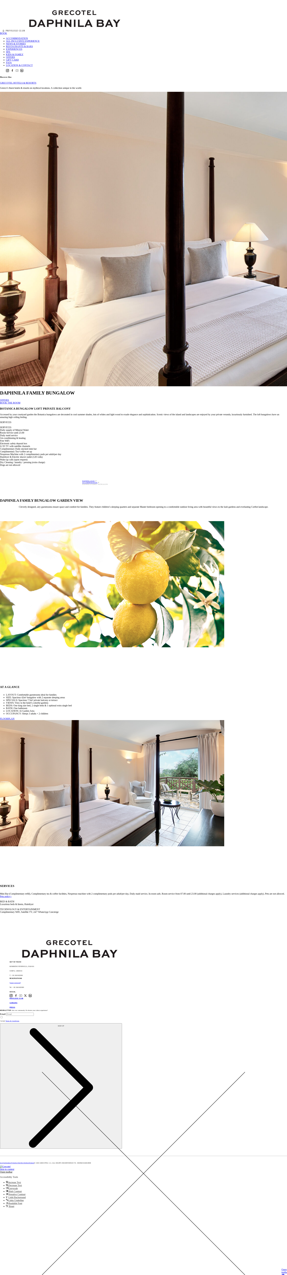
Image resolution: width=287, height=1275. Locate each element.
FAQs (9, 62)
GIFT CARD (12, 60)
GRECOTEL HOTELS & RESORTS (18, 83)
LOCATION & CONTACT (19, 65)
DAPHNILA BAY (88, 481)
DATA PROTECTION (20, 1163)
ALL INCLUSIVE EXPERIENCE (23, 41)
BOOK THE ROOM (10, 403)
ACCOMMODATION (17, 38)
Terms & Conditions (12, 1021)
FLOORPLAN (7, 718)
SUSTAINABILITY (6, 1163)
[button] (6, 1172)
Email (3, 1014)
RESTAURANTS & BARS (19, 46)
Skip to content (7, 1169)
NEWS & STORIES (16, 43)
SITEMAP (30, 1163)
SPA (8, 52)
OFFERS (10, 57)
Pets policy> (6, 896)
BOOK (3, 33)
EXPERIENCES (14, 49)
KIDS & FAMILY (14, 54)
